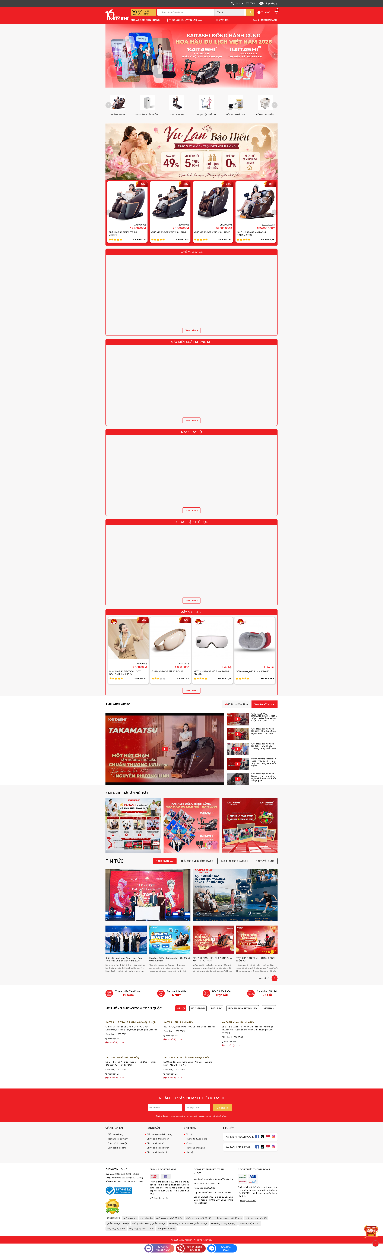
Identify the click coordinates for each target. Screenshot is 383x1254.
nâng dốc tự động (166, 1228)
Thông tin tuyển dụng (196, 1138)
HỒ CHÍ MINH (198, 1008)
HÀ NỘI (181, 1008)
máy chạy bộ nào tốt (250, 1223)
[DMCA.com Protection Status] (112, 1206)
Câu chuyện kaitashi (265, 20)
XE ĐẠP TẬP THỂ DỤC (191, 522)
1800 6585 (121, 1034)
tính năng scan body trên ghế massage (188, 1223)
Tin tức (189, 1134)
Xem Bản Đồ (113, 1038)
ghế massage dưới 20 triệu (199, 1218)
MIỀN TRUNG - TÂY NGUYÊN (242, 1008)
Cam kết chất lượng (117, 1147)
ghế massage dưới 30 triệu (229, 1218)
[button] (275, 55)
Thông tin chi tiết (160, 1198)
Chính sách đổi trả (155, 1143)
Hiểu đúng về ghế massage (197, 861)
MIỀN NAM (268, 1008)
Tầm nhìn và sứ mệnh (118, 1138)
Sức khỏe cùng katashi (234, 861)
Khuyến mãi (222, 20)
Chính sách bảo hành (157, 1152)
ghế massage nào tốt (256, 1218)
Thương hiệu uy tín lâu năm (186, 20)
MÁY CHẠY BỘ (191, 432)
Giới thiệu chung (115, 1134)
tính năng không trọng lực (223, 1223)
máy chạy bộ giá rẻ (116, 1228)
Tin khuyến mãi (164, 861)
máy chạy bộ (146, 1218)
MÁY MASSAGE (191, 612)
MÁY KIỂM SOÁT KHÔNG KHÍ (191, 342)
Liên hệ (189, 1152)
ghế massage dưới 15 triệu (169, 1218)
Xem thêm (191, 330)
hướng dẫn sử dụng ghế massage (148, 1223)
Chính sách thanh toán (158, 1138)
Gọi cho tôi (222, 1107)
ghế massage (130, 1218)
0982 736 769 (123, 1181)
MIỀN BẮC (216, 1008)
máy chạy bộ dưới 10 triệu (141, 1228)
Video (189, 1143)
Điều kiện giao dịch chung (159, 1134)
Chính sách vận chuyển (158, 1147)
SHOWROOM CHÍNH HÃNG (145, 20)
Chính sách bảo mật (117, 1143)
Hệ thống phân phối (195, 1147)
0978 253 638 (123, 1177)
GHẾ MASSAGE (192, 251)
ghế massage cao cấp (118, 1223)
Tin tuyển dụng (265, 861)
